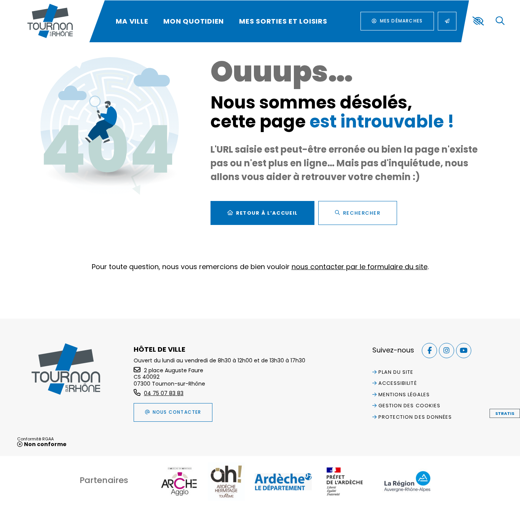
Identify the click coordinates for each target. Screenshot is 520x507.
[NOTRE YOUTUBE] (463, 350)
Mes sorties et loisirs (283, 21)
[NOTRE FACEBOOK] (429, 350)
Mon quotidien (193, 21)
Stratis (504, 413)
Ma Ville (132, 21)
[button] (500, 21)
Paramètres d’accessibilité (478, 21)
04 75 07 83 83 (163, 393)
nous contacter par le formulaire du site (359, 266)
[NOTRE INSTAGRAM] (446, 350)
